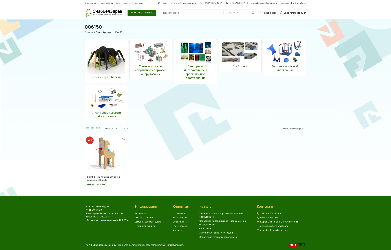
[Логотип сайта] (104, 12)
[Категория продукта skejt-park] (240, 55)
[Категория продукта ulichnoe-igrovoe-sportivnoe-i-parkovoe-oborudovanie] (151, 59)
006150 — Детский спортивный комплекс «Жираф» (103, 178)
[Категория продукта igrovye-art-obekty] (106, 61)
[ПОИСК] (253, 12)
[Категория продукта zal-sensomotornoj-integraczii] (285, 57)
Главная (89, 32)
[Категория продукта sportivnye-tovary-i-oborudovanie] (106, 104)
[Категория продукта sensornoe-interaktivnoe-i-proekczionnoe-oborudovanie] (195, 61)
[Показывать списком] (87, 129)
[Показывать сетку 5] (98, 129)
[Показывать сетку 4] (92, 129)
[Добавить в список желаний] (124, 138)
